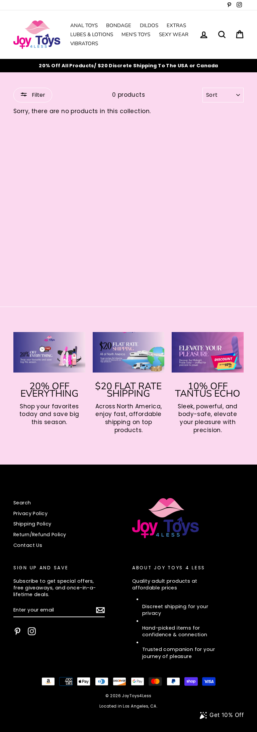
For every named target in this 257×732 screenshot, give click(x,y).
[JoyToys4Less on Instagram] (32, 631)
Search (22, 502)
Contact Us (27, 545)
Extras (176, 25)
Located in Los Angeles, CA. (128, 706)
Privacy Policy (30, 513)
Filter (37, 95)
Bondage (118, 25)
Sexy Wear (173, 34)
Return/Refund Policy (39, 534)
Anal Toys (84, 25)
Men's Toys (135, 34)
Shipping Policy (32, 523)
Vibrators (84, 43)
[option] (128, 65)
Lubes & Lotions (91, 34)
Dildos (149, 25)
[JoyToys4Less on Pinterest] (17, 631)
